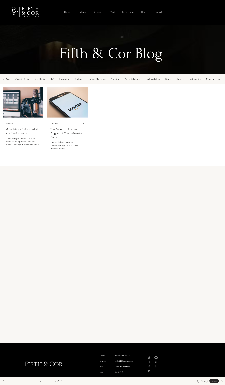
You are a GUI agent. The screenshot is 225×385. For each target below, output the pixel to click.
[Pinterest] (156, 362)
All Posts (6, 79)
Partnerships (195, 79)
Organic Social (22, 79)
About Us (180, 79)
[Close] (221, 381)
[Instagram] (149, 362)
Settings (203, 381)
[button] (219, 79)
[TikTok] (149, 357)
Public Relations (132, 79)
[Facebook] (149, 366)
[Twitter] (149, 370)
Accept (214, 381)
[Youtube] (156, 357)
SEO (52, 79)
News (167, 79)
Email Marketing (152, 79)
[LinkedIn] (156, 366)
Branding (115, 79)
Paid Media (40, 79)
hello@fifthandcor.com (124, 361)
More (208, 79)
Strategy (78, 79)
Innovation (64, 79)
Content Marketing (97, 79)
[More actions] (39, 123)
